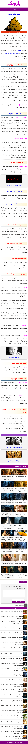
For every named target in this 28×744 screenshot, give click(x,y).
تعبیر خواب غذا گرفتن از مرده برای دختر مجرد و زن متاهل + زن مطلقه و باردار (20, 526)
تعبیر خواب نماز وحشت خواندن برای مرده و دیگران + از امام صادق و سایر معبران (7, 526)
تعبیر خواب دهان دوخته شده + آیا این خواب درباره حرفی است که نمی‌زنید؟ (20, 575)
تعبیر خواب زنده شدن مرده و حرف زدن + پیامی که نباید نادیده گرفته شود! (7, 502)
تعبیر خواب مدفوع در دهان (14, 191)
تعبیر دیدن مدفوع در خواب (11, 53)
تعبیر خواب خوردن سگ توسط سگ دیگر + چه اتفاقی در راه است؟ (7, 514)
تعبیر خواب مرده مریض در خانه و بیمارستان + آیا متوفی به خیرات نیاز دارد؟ (21, 502)
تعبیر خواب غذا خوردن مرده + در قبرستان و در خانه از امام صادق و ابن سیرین (7, 490)
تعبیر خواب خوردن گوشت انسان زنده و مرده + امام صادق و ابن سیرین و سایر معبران (7, 478)
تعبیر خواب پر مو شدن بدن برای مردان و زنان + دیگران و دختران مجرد (7, 563)
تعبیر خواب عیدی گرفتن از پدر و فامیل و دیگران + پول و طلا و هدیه (20, 478)
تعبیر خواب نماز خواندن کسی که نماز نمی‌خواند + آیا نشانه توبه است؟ (20, 563)
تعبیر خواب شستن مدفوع (14, 204)
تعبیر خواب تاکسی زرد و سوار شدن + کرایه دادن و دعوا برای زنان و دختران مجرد (20, 539)
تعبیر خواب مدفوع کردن (14, 113)
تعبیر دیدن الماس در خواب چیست (14, 447)
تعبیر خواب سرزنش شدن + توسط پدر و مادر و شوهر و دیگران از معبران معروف (7, 551)
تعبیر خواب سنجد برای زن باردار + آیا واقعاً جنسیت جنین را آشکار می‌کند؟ (21, 490)
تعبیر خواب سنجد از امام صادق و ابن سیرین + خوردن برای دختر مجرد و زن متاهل (20, 514)
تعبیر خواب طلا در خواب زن (14, 461)
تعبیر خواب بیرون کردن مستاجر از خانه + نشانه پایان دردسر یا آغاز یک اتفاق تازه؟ (7, 575)
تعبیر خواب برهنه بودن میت (14, 186)
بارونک (19, 50)
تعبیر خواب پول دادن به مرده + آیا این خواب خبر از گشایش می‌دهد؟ (20, 551)
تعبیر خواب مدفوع (14, 14)
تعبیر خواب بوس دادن (14, 358)
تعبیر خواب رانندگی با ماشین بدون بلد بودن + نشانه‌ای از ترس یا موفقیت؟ (7, 539)
